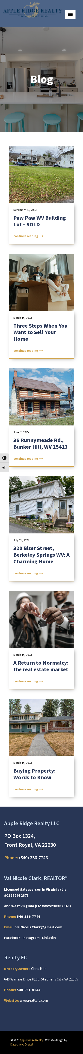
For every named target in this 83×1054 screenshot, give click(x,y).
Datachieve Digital (21, 1045)
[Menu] (70, 14)
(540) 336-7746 (26, 858)
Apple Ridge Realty (31, 1040)
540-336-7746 (28, 916)
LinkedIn (49, 937)
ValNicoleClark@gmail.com (38, 927)
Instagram (31, 937)
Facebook (12, 937)
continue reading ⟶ (28, 236)
